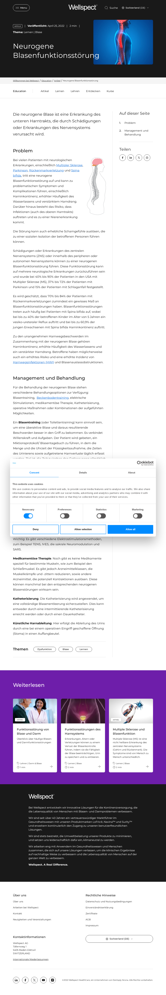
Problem (130, 122)
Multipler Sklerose (69, 165)
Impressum (92, 925)
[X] (139, 157)
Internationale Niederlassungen (30, 959)
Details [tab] (83, 472)
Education (19, 92)
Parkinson (20, 170)
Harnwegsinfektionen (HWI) (33, 362)
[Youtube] (43, 980)
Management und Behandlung (136, 132)
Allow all (130, 529)
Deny (36, 529)
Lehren (75, 91)
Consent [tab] (34, 472)
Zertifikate (91, 913)
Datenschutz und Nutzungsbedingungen (109, 901)
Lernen (59, 91)
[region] (83, 736)
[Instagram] (52, 980)
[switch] (64, 515)
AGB (88, 919)
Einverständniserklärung (99, 907)
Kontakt (17, 913)
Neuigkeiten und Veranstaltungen (32, 919)
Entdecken (93, 91)
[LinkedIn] (130, 157)
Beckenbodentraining (53, 398)
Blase (66, 649)
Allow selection (83, 529)
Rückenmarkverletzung (46, 170)
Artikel (45, 91)
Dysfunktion (44, 649)
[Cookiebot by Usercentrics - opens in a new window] (139, 463)
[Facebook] (122, 157)
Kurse (110, 91)
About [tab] (131, 472)
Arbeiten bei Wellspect (26, 907)
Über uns (18, 901)
